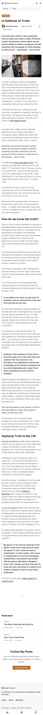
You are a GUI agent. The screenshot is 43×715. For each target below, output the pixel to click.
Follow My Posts (21, 668)
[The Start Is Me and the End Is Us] (21, 624)
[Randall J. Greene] (11, 3)
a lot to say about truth (23, 163)
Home (5, 9)
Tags (14, 9)
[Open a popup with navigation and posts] (2, 3)
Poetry (6, 621)
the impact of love (18, 121)
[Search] (40, 3)
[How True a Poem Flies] (21, 637)
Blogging (6, 16)
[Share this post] (39, 26)
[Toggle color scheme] (37, 3)
